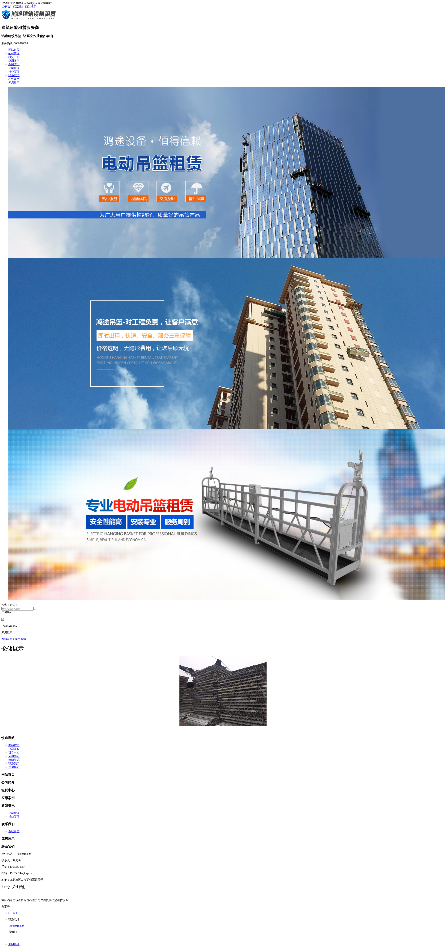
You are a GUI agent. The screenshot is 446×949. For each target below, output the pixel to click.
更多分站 (84, 906)
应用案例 (14, 60)
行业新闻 (14, 71)
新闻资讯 (14, 64)
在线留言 (14, 78)
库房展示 (14, 82)
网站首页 (14, 49)
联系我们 (18, 6)
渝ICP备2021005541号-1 (27, 906)
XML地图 (70, 906)
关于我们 (7, 6)
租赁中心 (14, 57)
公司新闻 (14, 68)
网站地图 (30, 6)
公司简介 (14, 53)
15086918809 (16, 925)
